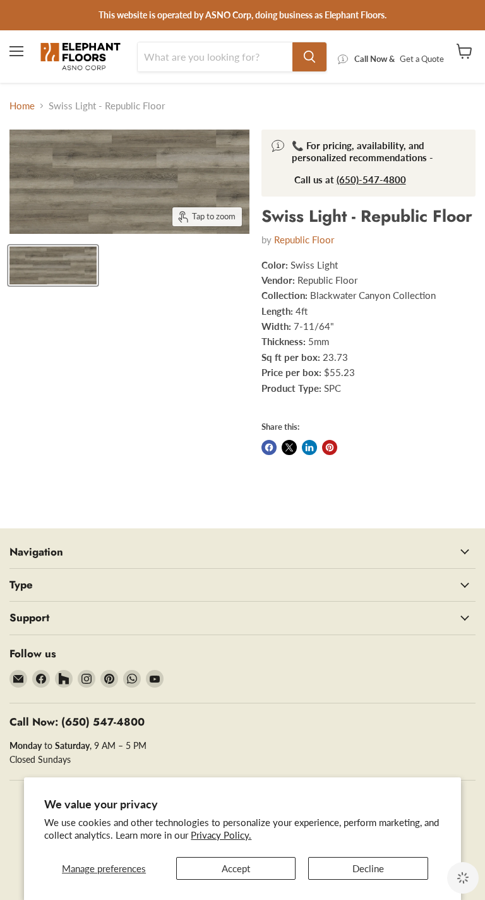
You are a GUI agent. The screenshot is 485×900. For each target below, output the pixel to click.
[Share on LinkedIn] (309, 447)
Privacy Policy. (221, 835)
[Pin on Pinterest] (329, 447)
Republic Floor (304, 239)
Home (22, 105)
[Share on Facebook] (269, 447)
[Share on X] (289, 447)
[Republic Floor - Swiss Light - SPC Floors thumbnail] (53, 265)
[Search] (309, 56)
